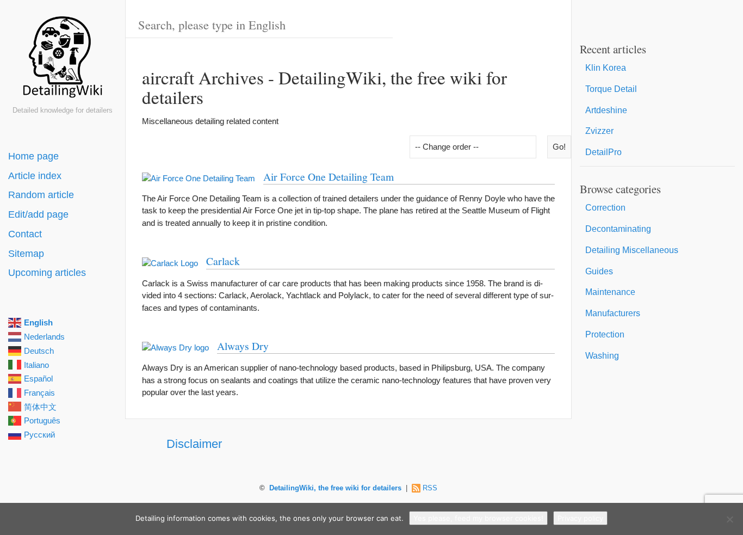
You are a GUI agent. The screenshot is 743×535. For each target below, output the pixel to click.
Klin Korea (605, 67)
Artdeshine (606, 110)
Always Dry (243, 346)
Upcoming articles (47, 272)
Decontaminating (618, 228)
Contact (25, 234)
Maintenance (610, 292)
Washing (602, 355)
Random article (41, 194)
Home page (33, 156)
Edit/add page (38, 214)
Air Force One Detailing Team (328, 176)
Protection (604, 334)
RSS (430, 488)
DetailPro (603, 152)
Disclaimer (194, 444)
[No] (729, 519)
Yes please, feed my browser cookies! (478, 518)
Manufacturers (612, 313)
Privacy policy (580, 518)
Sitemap (26, 253)
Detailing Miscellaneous (631, 250)
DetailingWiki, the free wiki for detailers (335, 488)
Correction (605, 207)
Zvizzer (599, 131)
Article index (34, 175)
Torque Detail (611, 89)
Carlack (223, 261)
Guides (599, 271)
